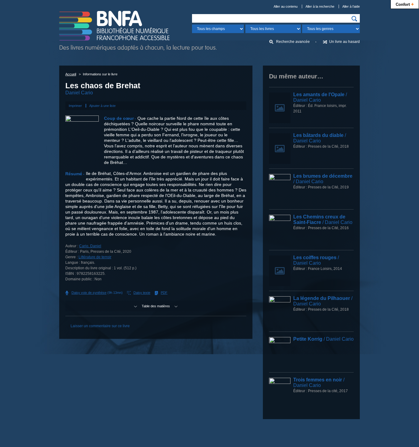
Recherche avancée (293, 42)
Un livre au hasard (344, 42)
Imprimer (75, 106)
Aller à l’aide (351, 6)
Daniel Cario (79, 92)
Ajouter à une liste (102, 106)
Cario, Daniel (90, 246)
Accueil (70, 74)
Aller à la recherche (320, 6)
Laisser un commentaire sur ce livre (100, 326)
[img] (354, 18)
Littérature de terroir (95, 257)
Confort (405, 4)
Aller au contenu (286, 6)
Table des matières (156, 306)
